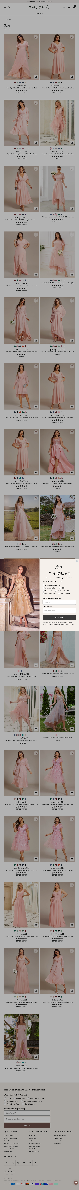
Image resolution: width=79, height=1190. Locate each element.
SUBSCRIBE (59, 617)
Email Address (47, 606)
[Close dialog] (77, 561)
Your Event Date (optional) (52, 598)
